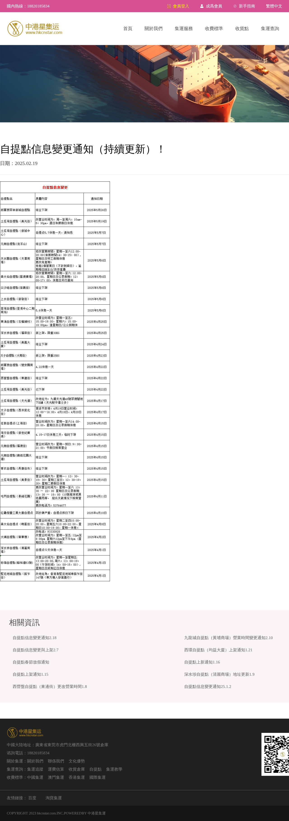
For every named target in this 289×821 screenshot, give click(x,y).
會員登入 (181, 6)
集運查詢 (270, 28)
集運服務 (184, 28)
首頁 (127, 28)
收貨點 (242, 28)
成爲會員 (214, 6)
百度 (32, 798)
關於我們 (153, 28)
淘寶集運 (54, 798)
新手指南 (247, 6)
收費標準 (214, 28)
